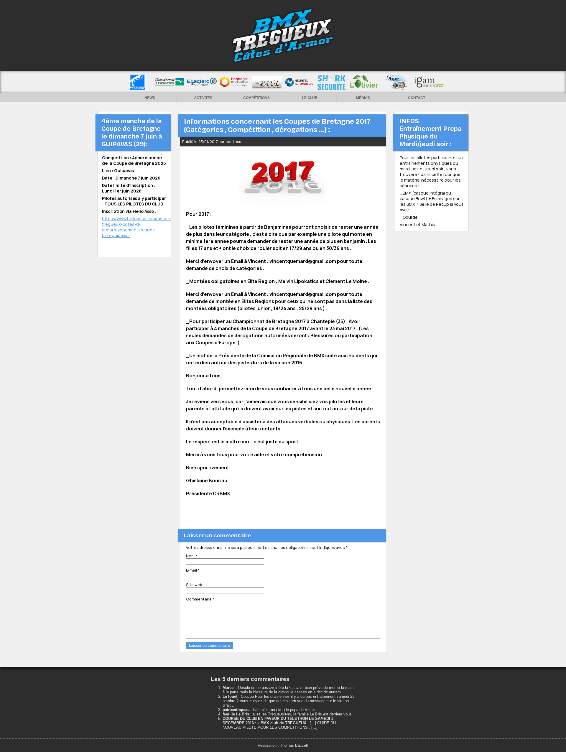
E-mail (193, 570)
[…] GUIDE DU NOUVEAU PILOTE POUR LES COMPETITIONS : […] (279, 725)
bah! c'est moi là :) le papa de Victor (284, 709)
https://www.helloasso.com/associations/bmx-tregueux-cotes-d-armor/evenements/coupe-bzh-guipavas (148, 227)
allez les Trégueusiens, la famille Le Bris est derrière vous (302, 714)
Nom (191, 555)
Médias (363, 98)
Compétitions (256, 98)
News (149, 98)
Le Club (309, 98)
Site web (194, 584)
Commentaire (200, 599)
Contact (416, 98)
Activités (203, 98)
